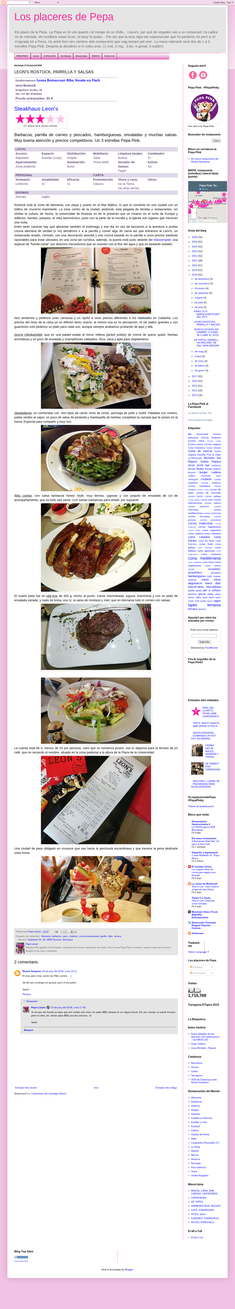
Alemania (45, 936)
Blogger (129, 1269)
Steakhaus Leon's (36, 109)
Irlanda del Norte (200, 1134)
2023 (195, 251)
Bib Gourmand (198, 434)
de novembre (202, 283)
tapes (192, 605)
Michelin (209, 458)
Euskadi (195, 1126)
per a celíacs (212, 590)
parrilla (103, 936)
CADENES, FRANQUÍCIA (205, 1218)
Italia (193, 1138)
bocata (191, 468)
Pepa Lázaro (38, 1007)
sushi (203, 601)
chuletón (73, 936)
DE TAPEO (197, 1201)
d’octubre (200, 288)
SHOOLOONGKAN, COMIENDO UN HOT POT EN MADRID (203, 735)
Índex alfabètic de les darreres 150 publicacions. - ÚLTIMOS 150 (205, 1036)
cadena (216, 472)
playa (218, 594)
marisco (192, 579)
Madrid (195, 1150)
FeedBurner (211, 647)
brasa (200, 468)
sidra (198, 597)
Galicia (195, 1130)
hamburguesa (196, 576)
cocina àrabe (194, 530)
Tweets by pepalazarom (201, 806)
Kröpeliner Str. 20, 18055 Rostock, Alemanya (50, 940)
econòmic (214, 569)
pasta (199, 590)
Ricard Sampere (32, 971)
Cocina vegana (212, 444)
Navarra (195, 1159)
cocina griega (194, 500)
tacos (210, 601)
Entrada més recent (26, 1087)
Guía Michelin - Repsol (203, 1048)
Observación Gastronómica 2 (201, 823)
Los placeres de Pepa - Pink (200, 413)
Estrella (201, 454)
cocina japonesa (198, 506)
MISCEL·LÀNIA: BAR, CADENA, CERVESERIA (204, 1192)
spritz (218, 597)
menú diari (213, 583)
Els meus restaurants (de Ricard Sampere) (204, 160)
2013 (195, 395)
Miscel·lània (81, 56)
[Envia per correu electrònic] (62, 932)
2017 (195, 376)
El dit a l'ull (197, 1237)
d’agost (199, 297)
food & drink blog (21, 1261)
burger (203, 472)
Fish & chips (214, 454)
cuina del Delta (206, 541)
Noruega (196, 1163)
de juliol (199, 302)
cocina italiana (213, 503)
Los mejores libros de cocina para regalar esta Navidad (204, 872)
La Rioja (195, 1146)
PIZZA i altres (198, 1214)
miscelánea (213, 587)
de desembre (202, 278)
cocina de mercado (208, 492)
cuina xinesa (213, 566)
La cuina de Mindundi (204, 883)
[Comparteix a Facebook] (72, 932)
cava (218, 476)
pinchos (192, 594)
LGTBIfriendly (195, 458)
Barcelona (196, 1063)
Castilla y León (199, 1122)
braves (217, 468)
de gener (200, 370)
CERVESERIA (198, 1197)
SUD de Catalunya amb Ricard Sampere (204, 1081)
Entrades (197, 967)
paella (191, 590)
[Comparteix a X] (69, 932)
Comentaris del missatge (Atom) (48, 1093)
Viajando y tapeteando (205, 852)
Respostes (32, 1001)
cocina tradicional (200, 523)
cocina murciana (199, 516)
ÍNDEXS (96, 56)
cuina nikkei (208, 562)
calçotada (205, 476)
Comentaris (198, 973)
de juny (199, 307)
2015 (195, 385)
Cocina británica (211, 437)
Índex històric (198, 1043)
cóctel (191, 569)
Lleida (194, 1071)
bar (207, 465)
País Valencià (198, 1167)
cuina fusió (206, 544)
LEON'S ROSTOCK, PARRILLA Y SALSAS (207, 323)
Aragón (195, 1110)
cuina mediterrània (204, 558)
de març (199, 361)
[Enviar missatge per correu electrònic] (56, 931)
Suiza (194, 1171)
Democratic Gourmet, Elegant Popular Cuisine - (204, 925)
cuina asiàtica (195, 533)
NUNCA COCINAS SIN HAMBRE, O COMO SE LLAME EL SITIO (206, 332)
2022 (195, 255)
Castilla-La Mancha (201, 1118)
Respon (27, 994)
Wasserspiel (162, 240)
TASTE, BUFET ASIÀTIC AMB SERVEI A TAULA (206, 724)
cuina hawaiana (205, 548)
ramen (191, 597)
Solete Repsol (210, 461)
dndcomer (198, 933)
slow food (208, 597)
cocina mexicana (212, 513)
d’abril (198, 356)
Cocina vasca (195, 444)
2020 (195, 265)
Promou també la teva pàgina (200, 420)
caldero (191, 476)
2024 (195, 246)
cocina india (206, 500)
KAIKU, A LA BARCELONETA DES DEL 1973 (207, 314)
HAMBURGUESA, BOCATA (206, 1205)
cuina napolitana (195, 562)
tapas (217, 600)
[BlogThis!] (65, 932)
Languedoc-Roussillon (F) (205, 1142)
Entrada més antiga (166, 1087)
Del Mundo (66, 56)
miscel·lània (196, 587)
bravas (208, 468)
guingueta (216, 573)
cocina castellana (199, 486)
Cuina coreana (213, 448)
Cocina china (196, 440)
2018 (195, 274)
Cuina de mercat (200, 451)
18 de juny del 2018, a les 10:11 (59, 971)
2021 (195, 260)
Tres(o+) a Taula (201, 897)
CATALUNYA (50, 56)
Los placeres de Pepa (64, 16)
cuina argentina (211, 530)
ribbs (110, 936)
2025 (195, 241)
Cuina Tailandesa (196, 448)
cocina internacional (89, 936)
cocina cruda (203, 490)
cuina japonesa (206, 550)
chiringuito (193, 479)
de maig (199, 351)
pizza (202, 594)
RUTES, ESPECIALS (202, 1222)
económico (195, 572)
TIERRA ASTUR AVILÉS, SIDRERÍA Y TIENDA (211, 751)
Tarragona (196, 1075)
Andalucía (196, 1101)
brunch (192, 472)
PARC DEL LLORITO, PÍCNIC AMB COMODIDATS (210, 712)
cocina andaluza (211, 483)
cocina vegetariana (209, 526)
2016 (195, 381)
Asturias (195, 1113)
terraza (117, 936)
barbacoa (56, 936)
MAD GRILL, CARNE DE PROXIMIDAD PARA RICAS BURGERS (205, 784)
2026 (195, 237)
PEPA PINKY (22, 56)
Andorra (195, 1105)
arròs (200, 465)
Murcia (195, 1155)
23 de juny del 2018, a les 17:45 (68, 1007)
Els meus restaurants (204, 838)
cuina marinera (211, 554)
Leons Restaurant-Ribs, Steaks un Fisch (68, 80)
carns (65, 936)
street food (193, 601)
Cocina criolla (214, 441)
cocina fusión (195, 496)
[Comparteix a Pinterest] (75, 932)
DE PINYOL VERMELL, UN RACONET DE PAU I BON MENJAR (206, 343)
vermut (202, 609)
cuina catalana (199, 537)
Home (36, 56)
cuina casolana (212, 533)
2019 (195, 270)
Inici (96, 1087)
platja (210, 594)
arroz (191, 465)
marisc (217, 576)
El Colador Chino (202, 866)
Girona (195, 1067)
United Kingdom (200, 1175)
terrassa (214, 605)
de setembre (202, 293)
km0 (209, 576)
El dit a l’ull (109, 56)
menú (205, 579)
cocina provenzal (210, 520)
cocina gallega (213, 496)
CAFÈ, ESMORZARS (202, 1210)
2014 (195, 390)
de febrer (200, 365)
